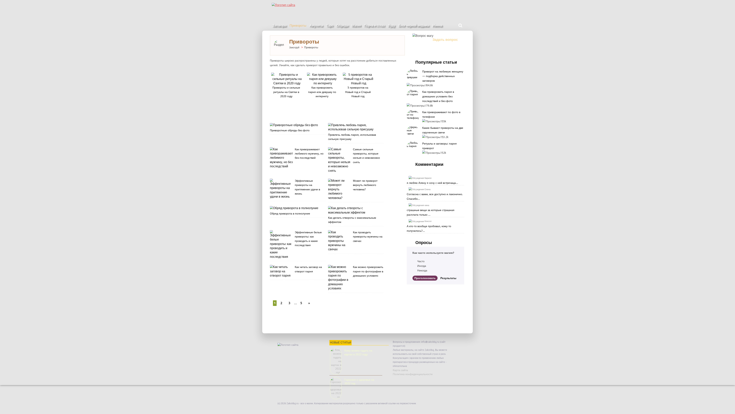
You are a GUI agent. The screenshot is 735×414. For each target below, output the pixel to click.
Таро (329, 25)
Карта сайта (400, 370)
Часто (421, 261)
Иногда (421, 265)
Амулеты (316, 25)
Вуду (391, 25)
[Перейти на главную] (367, 3)
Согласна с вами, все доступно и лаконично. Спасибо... (435, 196)
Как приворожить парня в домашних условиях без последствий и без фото (438, 96)
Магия (356, 25)
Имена (437, 25)
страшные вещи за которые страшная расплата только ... (430, 212)
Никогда (422, 270)
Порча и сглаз (374, 25)
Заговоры (279, 25)
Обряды (342, 25)
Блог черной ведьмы (414, 25)
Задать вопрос (445, 40)
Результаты (448, 278)
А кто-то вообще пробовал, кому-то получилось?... (429, 228)
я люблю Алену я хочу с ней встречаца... (432, 182)
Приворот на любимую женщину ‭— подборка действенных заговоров (443, 76)
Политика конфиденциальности (413, 374)
